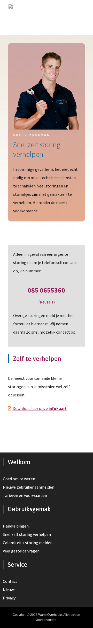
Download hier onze (40, 408)
